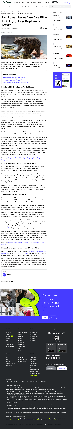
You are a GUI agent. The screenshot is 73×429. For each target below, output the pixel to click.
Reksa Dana (56, 419)
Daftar (45, 317)
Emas (23, 418)
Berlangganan (62, 368)
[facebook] (46, 28)
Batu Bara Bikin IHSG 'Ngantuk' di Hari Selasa (14, 77)
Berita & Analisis (8, 11)
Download (53, 317)
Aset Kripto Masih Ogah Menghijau (12, 80)
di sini (18, 251)
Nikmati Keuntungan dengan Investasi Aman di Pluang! (17, 82)
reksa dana (25, 253)
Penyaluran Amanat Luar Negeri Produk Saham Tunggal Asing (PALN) (24, 419)
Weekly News (15, 11)
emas (31, 251)
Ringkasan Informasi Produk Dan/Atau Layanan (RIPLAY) (19, 421)
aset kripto (16, 253)
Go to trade (66, 2)
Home (2, 11)
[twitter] (43, 28)
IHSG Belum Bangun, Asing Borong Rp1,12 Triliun (15, 79)
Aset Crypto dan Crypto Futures (47, 418)
